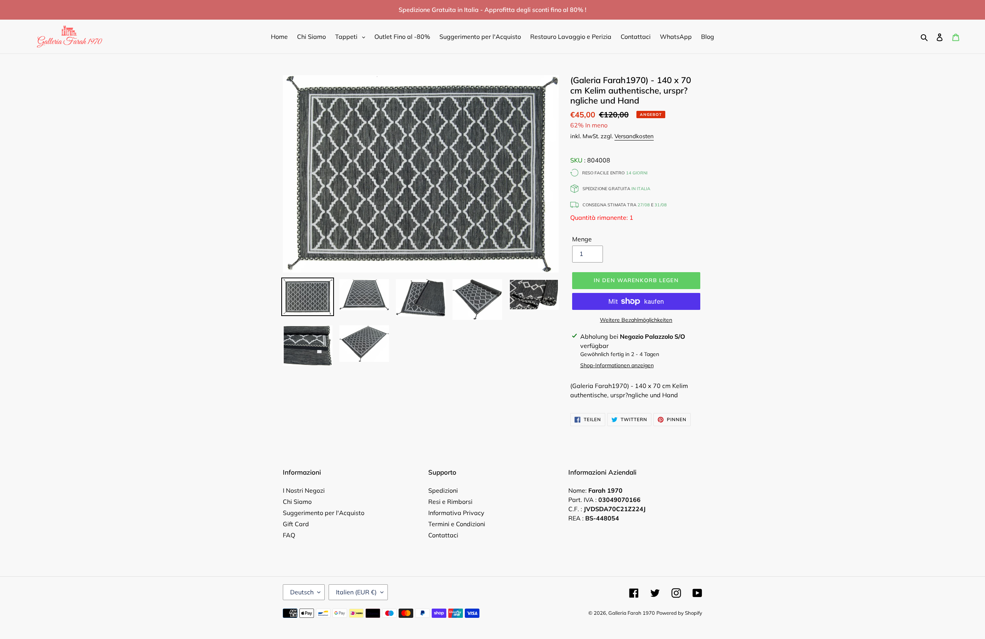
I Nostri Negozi (304, 490)
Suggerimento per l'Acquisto (323, 513)
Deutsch (302, 592)
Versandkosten (634, 136)
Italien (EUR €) (356, 592)
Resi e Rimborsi (450, 501)
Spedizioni (443, 490)
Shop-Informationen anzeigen (617, 365)
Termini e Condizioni (456, 524)
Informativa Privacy (456, 513)
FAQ (289, 535)
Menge (582, 239)
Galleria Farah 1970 (631, 613)
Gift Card (296, 524)
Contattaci (443, 535)
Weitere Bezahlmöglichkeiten (636, 319)
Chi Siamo (297, 501)
